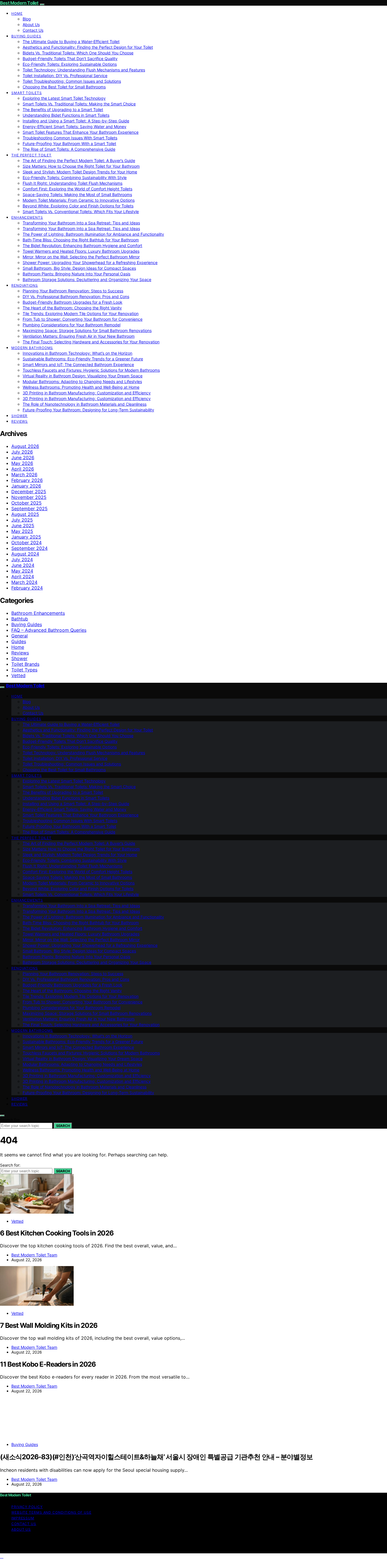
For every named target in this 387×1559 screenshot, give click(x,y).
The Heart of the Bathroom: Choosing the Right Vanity (72, 307)
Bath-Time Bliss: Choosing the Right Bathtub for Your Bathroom (81, 239)
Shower (19, 416)
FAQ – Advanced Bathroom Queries (48, 630)
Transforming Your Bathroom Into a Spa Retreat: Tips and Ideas (81, 222)
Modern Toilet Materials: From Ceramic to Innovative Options (79, 200)
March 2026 (24, 474)
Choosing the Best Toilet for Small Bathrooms (64, 86)
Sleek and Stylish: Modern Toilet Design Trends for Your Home (80, 171)
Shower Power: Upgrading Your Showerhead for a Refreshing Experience (90, 262)
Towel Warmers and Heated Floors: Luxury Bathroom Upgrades (81, 251)
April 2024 (22, 576)
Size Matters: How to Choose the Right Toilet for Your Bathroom (81, 166)
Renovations (24, 285)
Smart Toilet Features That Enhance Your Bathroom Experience (81, 132)
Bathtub (19, 619)
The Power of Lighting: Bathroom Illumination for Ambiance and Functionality (93, 234)
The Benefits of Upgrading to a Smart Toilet (63, 109)
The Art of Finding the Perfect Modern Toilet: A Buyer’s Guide (79, 160)
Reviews (19, 421)
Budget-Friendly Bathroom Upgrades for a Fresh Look (72, 302)
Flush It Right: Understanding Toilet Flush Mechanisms (72, 183)
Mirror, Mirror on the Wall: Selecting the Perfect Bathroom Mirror (81, 256)
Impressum (22, 1518)
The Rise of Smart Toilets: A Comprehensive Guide (69, 149)
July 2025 (22, 520)
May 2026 (22, 463)
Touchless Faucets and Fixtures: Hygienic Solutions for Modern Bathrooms (91, 370)
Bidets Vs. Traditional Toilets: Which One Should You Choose (78, 52)
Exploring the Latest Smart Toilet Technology (64, 98)
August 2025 (25, 514)
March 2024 (24, 582)
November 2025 (28, 497)
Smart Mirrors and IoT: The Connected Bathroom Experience (78, 364)
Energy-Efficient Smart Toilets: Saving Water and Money (74, 126)
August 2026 (25, 446)
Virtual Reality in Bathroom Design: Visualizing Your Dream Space (83, 375)
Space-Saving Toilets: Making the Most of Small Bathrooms (77, 194)
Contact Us (33, 30)
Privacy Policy (27, 1507)
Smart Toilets (26, 93)
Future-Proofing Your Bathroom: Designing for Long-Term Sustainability (88, 409)
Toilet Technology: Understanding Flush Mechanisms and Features (84, 69)
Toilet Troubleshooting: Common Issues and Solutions (72, 81)
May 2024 (22, 571)
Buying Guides (26, 36)
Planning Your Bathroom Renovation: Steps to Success (73, 290)
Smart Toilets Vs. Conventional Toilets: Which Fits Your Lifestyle (81, 211)
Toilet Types (24, 670)
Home (17, 13)
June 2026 (22, 457)
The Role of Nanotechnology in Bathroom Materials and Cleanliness (84, 404)
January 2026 (26, 486)
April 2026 (22, 469)
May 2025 (22, 531)
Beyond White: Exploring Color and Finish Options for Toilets (78, 205)
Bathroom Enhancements (38, 613)
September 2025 (29, 508)
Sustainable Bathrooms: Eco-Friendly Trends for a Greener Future (83, 358)
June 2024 (22, 565)
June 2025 (22, 525)
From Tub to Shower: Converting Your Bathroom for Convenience (83, 319)
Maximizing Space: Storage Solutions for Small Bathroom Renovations (87, 330)
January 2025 (26, 537)
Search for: (10, 1119)
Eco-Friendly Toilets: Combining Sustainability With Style (75, 177)
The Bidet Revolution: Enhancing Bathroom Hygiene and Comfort (82, 245)
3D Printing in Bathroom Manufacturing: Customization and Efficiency (87, 392)
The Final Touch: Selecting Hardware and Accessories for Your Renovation (91, 341)
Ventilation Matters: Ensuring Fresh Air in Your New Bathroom (79, 336)
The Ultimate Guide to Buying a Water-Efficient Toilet (71, 41)
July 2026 (22, 452)
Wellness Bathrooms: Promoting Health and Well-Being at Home (81, 387)
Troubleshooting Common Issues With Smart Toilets (70, 137)
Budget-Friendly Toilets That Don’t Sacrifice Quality (70, 58)
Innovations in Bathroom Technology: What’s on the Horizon (77, 353)
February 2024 (27, 588)
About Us (31, 24)
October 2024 (26, 542)
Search (63, 1126)
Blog (27, 18)
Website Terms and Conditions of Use (51, 1512)
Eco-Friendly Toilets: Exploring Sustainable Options (70, 64)
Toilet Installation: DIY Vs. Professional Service (65, 75)
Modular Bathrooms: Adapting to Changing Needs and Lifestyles (82, 381)
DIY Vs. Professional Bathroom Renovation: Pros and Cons (76, 296)
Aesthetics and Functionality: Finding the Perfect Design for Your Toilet (88, 47)
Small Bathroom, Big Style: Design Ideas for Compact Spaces (79, 268)
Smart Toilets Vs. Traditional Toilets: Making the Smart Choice (79, 103)
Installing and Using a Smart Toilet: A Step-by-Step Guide (76, 120)
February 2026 (27, 480)
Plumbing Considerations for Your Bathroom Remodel (71, 324)
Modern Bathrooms (32, 348)
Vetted (18, 675)
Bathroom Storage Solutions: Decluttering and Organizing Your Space (87, 279)
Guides (18, 641)
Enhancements (27, 217)
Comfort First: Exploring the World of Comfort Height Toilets (77, 188)
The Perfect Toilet (31, 155)
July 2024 (22, 559)
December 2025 (28, 491)
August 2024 (25, 554)
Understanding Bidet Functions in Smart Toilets (66, 115)
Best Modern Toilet (19, 3)
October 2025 (26, 503)
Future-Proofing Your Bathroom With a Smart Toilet (69, 143)
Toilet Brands (25, 664)
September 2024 (29, 548)
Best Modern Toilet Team (34, 1254)
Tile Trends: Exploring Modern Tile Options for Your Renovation (81, 313)
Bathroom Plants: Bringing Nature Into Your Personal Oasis (76, 273)
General (19, 636)
